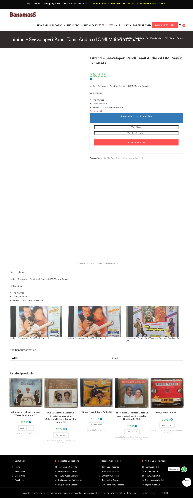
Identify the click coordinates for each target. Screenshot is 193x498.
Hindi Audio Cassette (67, 471)
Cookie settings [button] (149, 492)
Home (17, 467)
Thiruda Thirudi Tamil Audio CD (96, 412)
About (82, 3)
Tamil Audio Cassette (67, 467)
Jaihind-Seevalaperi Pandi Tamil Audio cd (87, 338)
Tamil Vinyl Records (110, 467)
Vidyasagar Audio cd (134, 158)
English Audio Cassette (68, 484)
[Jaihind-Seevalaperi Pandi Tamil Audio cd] (95, 321)
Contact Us (69, 3)
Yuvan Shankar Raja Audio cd (174, 431)
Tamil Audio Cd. (152, 467)
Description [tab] (81, 263)
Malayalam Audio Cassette (70, 480)
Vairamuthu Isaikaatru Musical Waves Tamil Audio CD (26, 413)
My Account (34, 3)
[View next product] (181, 58)
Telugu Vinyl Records (111, 480)
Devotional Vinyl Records (113, 484)
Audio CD (105, 158)
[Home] (115, 38)
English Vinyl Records (111, 476)
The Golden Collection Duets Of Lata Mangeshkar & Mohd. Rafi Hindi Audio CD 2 (132, 415)
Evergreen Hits (59, 440)
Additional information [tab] (104, 263)
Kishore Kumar (61, 442)
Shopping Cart (51, 3)
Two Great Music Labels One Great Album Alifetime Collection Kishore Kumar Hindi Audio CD (61, 417)
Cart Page (19, 480)
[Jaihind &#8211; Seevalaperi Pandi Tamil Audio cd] (37, 321)
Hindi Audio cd (70, 440)
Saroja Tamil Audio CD (167, 412)
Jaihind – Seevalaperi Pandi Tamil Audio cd (29, 338)
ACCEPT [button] (166, 493)
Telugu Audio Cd (152, 476)
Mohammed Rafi (136, 439)
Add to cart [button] (25, 428)
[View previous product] (176, 58)
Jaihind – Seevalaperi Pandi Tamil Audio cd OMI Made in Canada (155, 38)
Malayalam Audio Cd (154, 480)
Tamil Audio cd (117, 158)
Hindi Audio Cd (151, 471)
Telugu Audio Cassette (68, 476)
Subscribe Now (136, 142)
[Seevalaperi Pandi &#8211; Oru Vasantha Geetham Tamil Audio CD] (154, 321)
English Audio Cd (152, 484)
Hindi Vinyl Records (110, 471)
